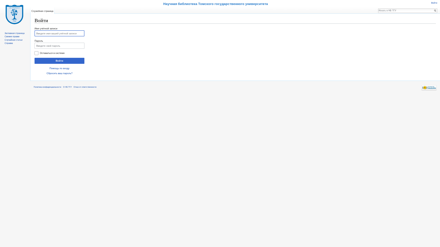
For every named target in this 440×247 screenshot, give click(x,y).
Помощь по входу (59, 68)
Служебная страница (42, 11)
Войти (59, 60)
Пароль (39, 40)
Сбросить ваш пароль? (60, 73)
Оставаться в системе (52, 53)
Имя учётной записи (46, 28)
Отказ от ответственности (85, 87)
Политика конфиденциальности (47, 87)
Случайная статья (14, 40)
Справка (9, 43)
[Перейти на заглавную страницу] (15, 13)
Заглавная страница (15, 33)
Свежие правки (12, 36)
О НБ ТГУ (67, 87)
